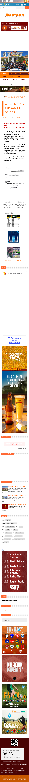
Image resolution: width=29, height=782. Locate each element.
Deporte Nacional (10, 526)
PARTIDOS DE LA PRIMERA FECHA (17, 504)
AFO (21, 526)
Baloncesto (8, 532)
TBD (16, 778)
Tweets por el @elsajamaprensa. (9, 609)
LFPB (8, 529)
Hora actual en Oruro (11, 750)
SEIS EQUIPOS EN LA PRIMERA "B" (17, 495)
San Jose (8, 520)
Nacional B (8, 536)
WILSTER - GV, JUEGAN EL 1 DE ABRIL (15, 97)
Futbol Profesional (17, 96)
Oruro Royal (18, 536)
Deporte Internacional (11, 523)
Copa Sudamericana (19, 539)
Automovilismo (19, 532)
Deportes (10, 96)
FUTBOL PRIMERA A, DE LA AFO (17, 486)
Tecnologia (8, 539)
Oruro (15, 529)
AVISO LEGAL (4, 772)
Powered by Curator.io (22, 448)
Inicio (6, 96)
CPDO (7, 542)
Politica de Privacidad (12, 772)
